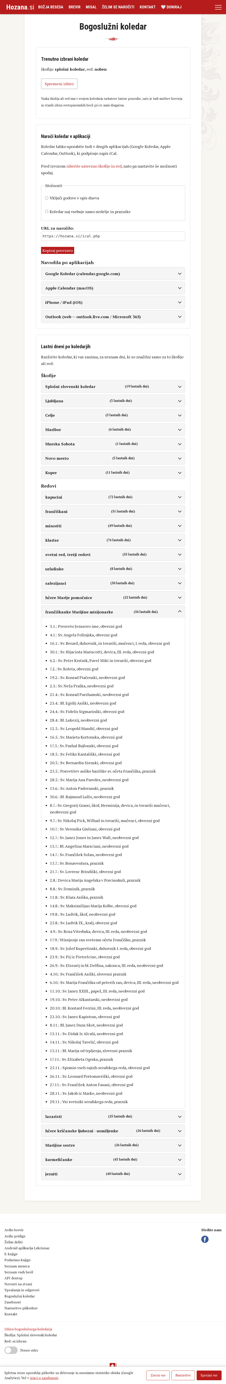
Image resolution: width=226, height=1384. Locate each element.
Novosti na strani (18, 1284)
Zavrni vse (158, 1375)
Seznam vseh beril (18, 1272)
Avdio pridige (14, 1236)
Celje (86, 415)
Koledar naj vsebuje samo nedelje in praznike (90, 211)
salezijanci (89, 583)
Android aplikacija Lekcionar (27, 1248)
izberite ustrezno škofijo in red (94, 166)
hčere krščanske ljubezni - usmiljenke (102, 1130)
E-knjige (10, 1254)
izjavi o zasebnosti (44, 1378)
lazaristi (88, 1116)
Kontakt (148, 7)
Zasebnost (12, 1302)
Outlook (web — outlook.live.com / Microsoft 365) (93, 316)
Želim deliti (13, 1242)
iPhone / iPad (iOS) (64, 302)
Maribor (88, 429)
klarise (88, 540)
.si (20, 7)
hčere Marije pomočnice (96, 597)
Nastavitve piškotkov (21, 1308)
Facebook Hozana (205, 1239)
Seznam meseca (17, 1266)
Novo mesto (90, 458)
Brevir (75, 7)
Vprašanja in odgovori (21, 1290)
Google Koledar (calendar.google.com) (82, 273)
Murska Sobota (91, 443)
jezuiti (87, 1173)
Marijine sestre (92, 1145)
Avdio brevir (14, 1229)
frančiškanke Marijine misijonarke (101, 611)
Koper (87, 472)
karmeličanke (91, 1159)
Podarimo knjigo (17, 1259)
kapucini (88, 497)
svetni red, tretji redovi (96, 554)
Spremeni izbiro (59, 83)
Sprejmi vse (209, 1375)
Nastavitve (183, 1375)
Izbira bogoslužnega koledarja (28, 1329)
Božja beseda (50, 7)
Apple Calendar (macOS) (69, 288)
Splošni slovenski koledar (97, 386)
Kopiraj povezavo (57, 250)
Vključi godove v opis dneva (74, 197)
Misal (91, 7)
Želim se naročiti (118, 7)
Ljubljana (88, 400)
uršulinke (88, 568)
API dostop (13, 1278)
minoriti (88, 525)
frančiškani (90, 511)
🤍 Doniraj (171, 7)
